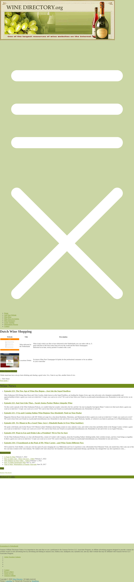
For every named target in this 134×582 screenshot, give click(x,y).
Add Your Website (10, 315)
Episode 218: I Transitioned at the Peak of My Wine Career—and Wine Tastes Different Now (44, 443)
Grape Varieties (9, 322)
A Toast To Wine (9, 457)
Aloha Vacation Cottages (12, 557)
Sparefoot (2, 472)
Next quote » (4, 380)
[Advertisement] (58, 511)
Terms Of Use (9, 574)
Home (6, 313)
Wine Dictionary (9, 321)
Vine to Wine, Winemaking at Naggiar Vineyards (20, 464)
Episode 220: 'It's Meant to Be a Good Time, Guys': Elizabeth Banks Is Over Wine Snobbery (44, 423)
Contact (6, 326)
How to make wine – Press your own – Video (19, 459)
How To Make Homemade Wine (15, 462)
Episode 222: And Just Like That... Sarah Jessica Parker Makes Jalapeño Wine (38, 403)
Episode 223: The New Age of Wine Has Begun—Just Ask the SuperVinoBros (37, 391)
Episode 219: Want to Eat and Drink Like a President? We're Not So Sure (36, 433)
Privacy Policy (9, 572)
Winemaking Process (11, 324)
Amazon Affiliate (10, 575)
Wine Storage (8, 472)
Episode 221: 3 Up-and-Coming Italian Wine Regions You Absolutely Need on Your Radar (43, 413)
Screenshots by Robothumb (9, 546)
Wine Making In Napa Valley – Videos (17, 461)
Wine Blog (7, 317)
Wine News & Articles (11, 319)
